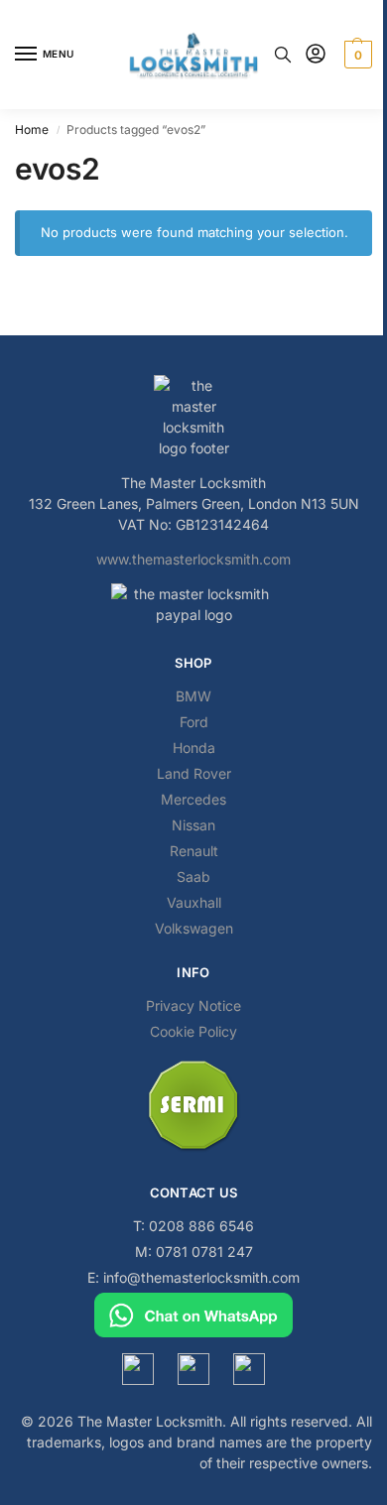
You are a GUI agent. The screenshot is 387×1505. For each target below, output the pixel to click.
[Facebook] (138, 1369)
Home (32, 129)
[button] (355, 54)
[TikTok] (249, 1369)
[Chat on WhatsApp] (193, 1315)
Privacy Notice (193, 1005)
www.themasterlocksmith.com (193, 559)
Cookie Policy (193, 1031)
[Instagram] (193, 1369)
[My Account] (315, 55)
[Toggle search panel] (283, 54)
